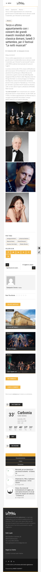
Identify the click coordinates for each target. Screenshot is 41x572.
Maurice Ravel (10, 241)
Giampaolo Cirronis (24, 51)
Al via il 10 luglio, (11, 349)
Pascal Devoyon (22, 241)
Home (7, 9)
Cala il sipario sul (12, 372)
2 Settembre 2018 (11, 51)
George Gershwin (11, 238)
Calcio (20, 461)
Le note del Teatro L (12, 327)
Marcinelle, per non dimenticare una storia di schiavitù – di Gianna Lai (25, 471)
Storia (20, 455)
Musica (21, 9)
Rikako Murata (24, 244)
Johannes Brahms (23, 238)
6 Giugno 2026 (20, 484)
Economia (20, 464)
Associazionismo (20, 458)
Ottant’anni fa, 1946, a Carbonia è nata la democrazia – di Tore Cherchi (24, 480)
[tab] (20, 454)
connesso (15, 394)
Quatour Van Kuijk (12, 244)
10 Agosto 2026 (20, 475)
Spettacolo (14, 9)
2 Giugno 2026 (20, 497)
